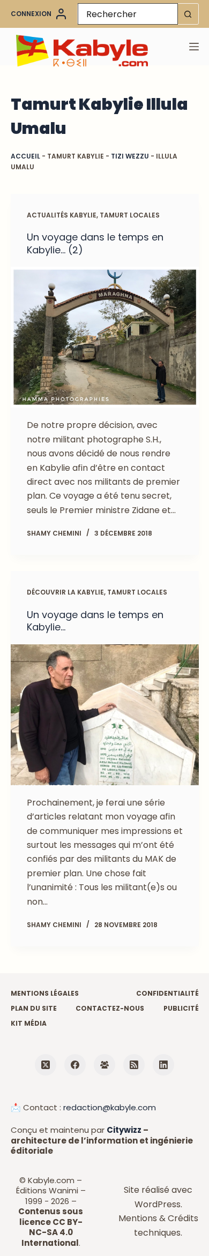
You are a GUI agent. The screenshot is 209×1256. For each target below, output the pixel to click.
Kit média (29, 1023)
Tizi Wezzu (130, 156)
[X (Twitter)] (45, 1065)
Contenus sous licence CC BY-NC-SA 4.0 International (50, 1227)
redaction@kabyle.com (109, 1107)
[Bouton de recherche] (188, 14)
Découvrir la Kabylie (65, 592)
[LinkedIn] (163, 1065)
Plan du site (34, 1008)
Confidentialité (167, 993)
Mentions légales (45, 993)
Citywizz (124, 1129)
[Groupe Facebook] (104, 1065)
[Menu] (194, 46)
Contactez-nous (110, 1008)
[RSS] (134, 1065)
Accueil (25, 156)
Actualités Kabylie (61, 215)
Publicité (181, 1008)
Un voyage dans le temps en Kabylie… (95, 621)
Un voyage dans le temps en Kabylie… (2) (95, 243)
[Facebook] (75, 1065)
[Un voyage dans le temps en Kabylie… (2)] (105, 337)
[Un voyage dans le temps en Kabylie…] (105, 714)
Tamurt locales (130, 215)
